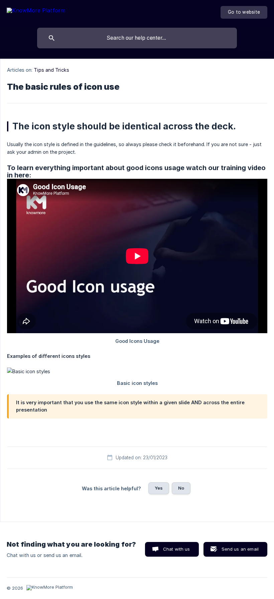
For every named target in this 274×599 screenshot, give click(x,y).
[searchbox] (137, 38)
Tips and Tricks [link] (51, 70)
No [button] (181, 488)
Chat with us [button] (176, 549)
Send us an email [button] (240, 549)
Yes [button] (159, 488)
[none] (36, 11)
